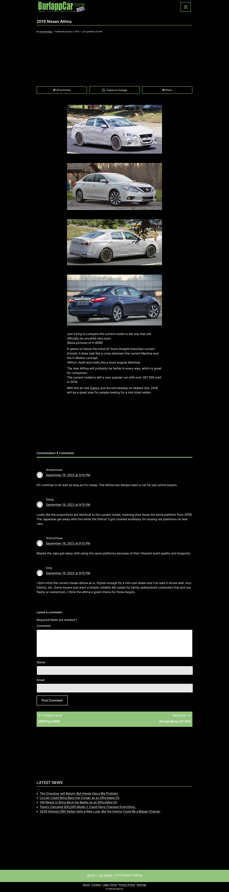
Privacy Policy (126, 884)
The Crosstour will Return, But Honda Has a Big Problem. (79, 793)
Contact (96, 884)
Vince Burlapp (46, 31)
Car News (105, 875)
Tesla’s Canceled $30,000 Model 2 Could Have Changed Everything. (88, 807)
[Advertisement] (114, 63)
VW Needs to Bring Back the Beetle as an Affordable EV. (79, 802)
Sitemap (141, 884)
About (86, 884)
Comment (44, 626)
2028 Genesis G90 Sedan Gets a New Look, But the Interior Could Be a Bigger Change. (100, 811)
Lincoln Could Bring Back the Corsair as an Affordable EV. (80, 798)
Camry (95, 388)
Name (41, 662)
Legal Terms (110, 884)
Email (40, 680)
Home (91, 875)
